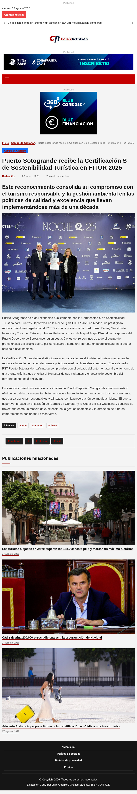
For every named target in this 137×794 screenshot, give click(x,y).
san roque (37, 425)
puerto (23, 425)
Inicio (5, 142)
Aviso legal (68, 746)
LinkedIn (41, 441)
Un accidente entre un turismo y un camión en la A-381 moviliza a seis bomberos (54, 22)
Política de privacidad (68, 760)
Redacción (8, 176)
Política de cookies (68, 753)
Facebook (14, 441)
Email (57, 441)
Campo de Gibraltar (23, 142)
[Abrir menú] (68, 79)
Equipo (68, 767)
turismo (52, 425)
